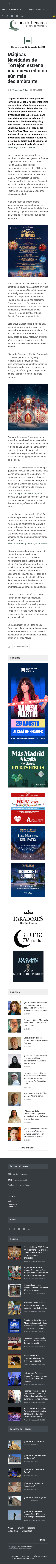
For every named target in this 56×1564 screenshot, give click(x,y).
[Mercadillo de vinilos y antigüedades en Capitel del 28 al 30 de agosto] (14, 1290)
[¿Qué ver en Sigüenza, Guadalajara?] (14, 1487)
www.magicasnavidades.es (21, 147)
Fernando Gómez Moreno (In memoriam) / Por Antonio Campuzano (36, 1023)
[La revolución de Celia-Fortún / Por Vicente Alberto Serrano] (14, 1043)
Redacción (12, 1204)
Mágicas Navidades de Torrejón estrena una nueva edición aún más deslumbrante (27, 68)
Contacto (14, 1556)
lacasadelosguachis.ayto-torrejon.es (25, 493)
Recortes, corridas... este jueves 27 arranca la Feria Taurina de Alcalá (35, 1340)
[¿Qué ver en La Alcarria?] (14, 1445)
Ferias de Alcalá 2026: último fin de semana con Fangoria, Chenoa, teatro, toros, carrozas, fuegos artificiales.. (13, 9)
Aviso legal (25, 1556)
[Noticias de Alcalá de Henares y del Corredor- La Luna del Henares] (28, 28)
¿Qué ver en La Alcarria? (34, 1441)
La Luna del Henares (24, 1547)
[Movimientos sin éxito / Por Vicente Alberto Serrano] (14, 1099)
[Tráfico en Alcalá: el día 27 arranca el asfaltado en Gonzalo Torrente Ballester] (14, 1308)
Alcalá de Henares (30, 1261)
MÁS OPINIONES (28, 1148)
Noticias (27, 1445)
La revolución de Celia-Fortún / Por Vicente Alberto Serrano (36, 1040)
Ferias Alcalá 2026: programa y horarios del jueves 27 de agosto (34, 1358)
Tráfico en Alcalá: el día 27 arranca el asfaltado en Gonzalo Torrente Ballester (35, 1305)
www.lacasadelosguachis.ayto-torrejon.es (28, 543)
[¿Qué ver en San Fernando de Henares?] (14, 1459)
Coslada (31, 1528)
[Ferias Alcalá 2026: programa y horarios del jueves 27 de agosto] (14, 1361)
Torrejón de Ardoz (20, 90)
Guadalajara (13, 1531)
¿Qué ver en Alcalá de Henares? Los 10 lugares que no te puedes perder (34, 1514)
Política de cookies (39, 1556)
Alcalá (10, 1528)
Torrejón (20, 1528)
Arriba (42, 1539)
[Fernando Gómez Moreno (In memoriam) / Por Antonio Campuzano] (14, 1026)
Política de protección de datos (22, 1559)
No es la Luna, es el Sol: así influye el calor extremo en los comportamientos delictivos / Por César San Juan (35, 1078)
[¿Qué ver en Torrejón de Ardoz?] (14, 1473)
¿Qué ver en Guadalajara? (35, 1497)
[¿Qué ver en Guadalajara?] (14, 1501)
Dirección (12, 1207)
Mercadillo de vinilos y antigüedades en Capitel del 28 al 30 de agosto (36, 1287)
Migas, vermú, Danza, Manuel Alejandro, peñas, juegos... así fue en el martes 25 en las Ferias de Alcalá (40, 9)
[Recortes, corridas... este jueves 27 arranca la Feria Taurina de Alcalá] (14, 1343)
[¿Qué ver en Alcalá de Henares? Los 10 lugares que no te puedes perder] (14, 1515)
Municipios (27, 1531)
